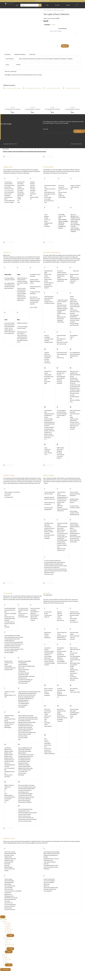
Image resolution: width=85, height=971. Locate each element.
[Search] (40, 5)
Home (17, 5)
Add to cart (65, 46)
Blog (6, 957)
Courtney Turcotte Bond (51, 252)
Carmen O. (7, 252)
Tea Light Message (62, 28)
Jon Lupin (46, 593)
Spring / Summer (10, 944)
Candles (8, 924)
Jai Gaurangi (7, 593)
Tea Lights (49, 10)
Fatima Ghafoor (48, 475)
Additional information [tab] (20, 54)
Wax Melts (8, 926)
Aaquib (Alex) (8, 167)
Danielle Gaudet (9, 475)
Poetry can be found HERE (51, 18)
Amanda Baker (48, 167)
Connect (68, 5)
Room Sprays (9, 929)
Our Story (57, 5)
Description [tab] (7, 54)
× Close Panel (5, 969)
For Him (8, 943)
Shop (47, 5)
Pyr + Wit (3, 919)
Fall (7, 941)
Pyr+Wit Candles (6, 124)
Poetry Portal (8, 959)
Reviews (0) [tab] (32, 54)
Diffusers (8, 928)
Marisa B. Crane (9, 838)
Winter (7, 946)
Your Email (45, 129)
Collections (7, 937)
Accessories (9, 933)
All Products (7, 923)
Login (6, 960)
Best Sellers (9, 939)
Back (10, 935)
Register (7, 962)
